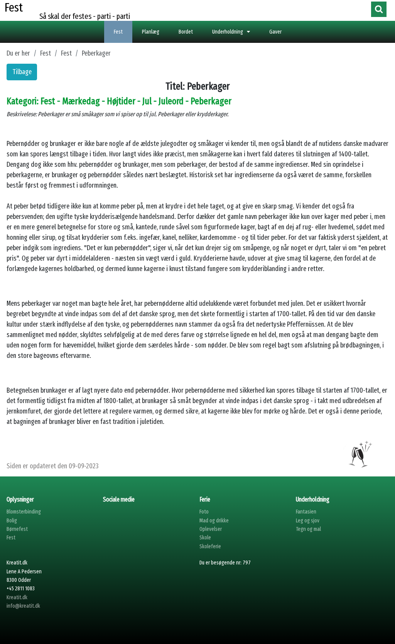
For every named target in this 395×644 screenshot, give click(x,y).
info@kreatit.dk (23, 606)
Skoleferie (210, 546)
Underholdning (227, 32)
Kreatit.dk (17, 597)
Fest (118, 32)
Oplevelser (210, 529)
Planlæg (150, 32)
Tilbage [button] (22, 72)
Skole (205, 537)
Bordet (186, 32)
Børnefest (17, 529)
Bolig (12, 520)
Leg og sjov (307, 520)
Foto (204, 511)
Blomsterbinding (24, 511)
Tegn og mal (308, 529)
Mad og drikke (214, 520)
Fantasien (306, 511)
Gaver (275, 32)
